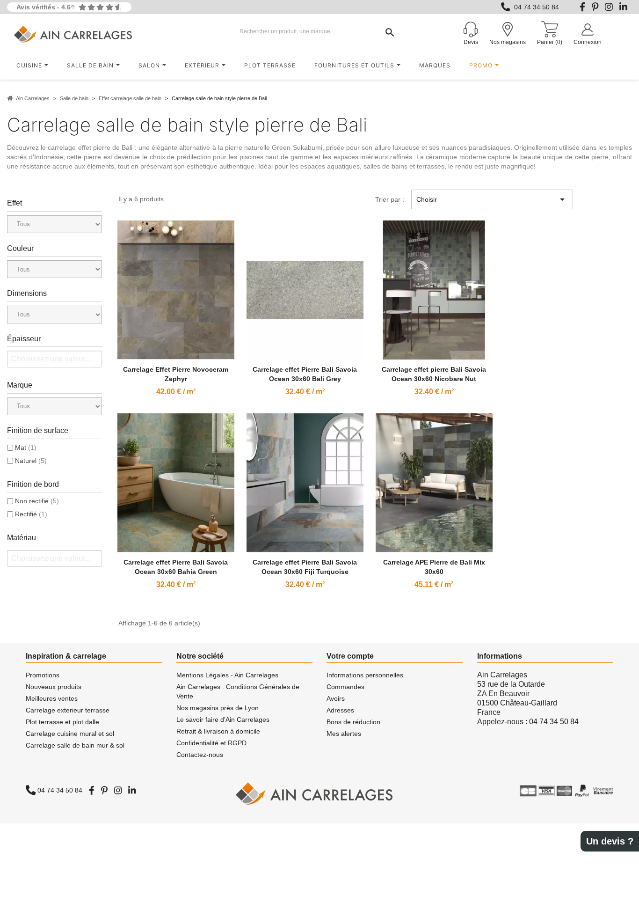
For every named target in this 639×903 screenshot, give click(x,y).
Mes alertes (344, 733)
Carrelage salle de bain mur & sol (75, 745)
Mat (25, 447)
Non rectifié (37, 501)
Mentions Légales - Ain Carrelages (227, 675)
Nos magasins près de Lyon (217, 708)
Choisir (492, 199)
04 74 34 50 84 (536, 7)
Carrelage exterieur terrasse (67, 710)
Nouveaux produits (53, 686)
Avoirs (336, 698)
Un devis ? (609, 841)
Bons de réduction (353, 722)
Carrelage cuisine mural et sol (70, 733)
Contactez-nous (199, 754)
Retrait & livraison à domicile (218, 731)
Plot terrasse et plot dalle (62, 722)
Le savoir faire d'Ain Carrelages (222, 719)
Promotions (42, 675)
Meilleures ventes (52, 698)
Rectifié (31, 514)
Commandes (345, 686)
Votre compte (350, 656)
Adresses (340, 710)
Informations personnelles (365, 675)
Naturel (31, 460)
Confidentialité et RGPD (211, 743)
